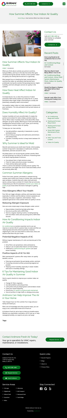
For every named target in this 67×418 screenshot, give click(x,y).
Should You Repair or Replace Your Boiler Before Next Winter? (53, 88)
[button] (64, 3)
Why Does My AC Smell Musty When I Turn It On (52, 72)
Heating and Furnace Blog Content (54, 122)
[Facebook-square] (41, 388)
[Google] (45, 388)
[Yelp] (50, 388)
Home (19, 18)
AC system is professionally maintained (25, 290)
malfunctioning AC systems (22, 248)
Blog (22, 18)
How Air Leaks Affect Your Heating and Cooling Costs (52, 98)
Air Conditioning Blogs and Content (53, 117)
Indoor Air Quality (53, 142)
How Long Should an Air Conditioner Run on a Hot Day (52, 58)
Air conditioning (7, 226)
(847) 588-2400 (52, 36)
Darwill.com (37, 411)
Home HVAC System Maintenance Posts (54, 131)
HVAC (49, 135)
